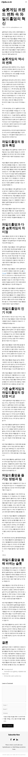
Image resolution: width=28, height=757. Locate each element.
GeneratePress (21, 754)
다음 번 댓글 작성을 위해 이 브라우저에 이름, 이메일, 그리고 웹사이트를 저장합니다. (14, 719)
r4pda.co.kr (6, 2)
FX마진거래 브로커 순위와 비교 (12, 676)
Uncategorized (8, 669)
